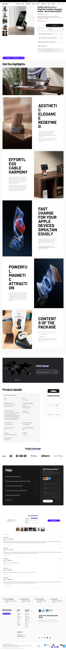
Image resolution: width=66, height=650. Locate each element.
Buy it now (50, 29)
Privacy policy (8, 648)
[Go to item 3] (5, 21)
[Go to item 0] (5, 8)
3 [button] (33, 588)
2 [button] (31, 588)
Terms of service (13, 648)
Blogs (18, 622)
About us (18, 618)
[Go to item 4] (5, 27)
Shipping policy (17, 648)
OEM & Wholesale (19, 617)
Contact (18, 620)
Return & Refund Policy (27, 617)
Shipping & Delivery (27, 614)
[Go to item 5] (5, 33)
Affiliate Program (18, 624)
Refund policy (4, 648)
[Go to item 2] (5, 14)
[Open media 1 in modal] (21, 20)
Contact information (22, 648)
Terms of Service (26, 626)
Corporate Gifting (19, 614)
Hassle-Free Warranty (27, 619)
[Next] (31, 22)
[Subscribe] (56, 621)
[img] (5, 537)
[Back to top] (4, 58)
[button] (40, 14)
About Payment (26, 624)
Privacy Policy (27, 621)
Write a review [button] (53, 520)
